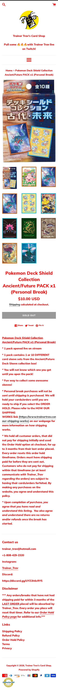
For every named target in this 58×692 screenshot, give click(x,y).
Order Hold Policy (13, 640)
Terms (6, 644)
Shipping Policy (12, 631)
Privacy (7, 648)
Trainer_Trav (10, 568)
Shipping (14, 304)
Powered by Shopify (29, 669)
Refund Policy (11, 635)
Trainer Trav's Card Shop (38, 665)
